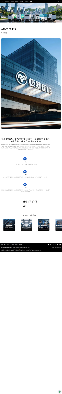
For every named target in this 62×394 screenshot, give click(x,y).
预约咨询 (26, 1)
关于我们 (21, 1)
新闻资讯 (17, 1)
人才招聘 (12, 1)
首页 (2, 1)
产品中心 (7, 1)
